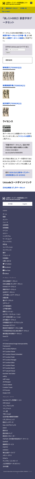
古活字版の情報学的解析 (10, 417)
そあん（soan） (7, 414)
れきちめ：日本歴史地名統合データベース (15, 439)
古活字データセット (9, 292)
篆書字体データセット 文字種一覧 (14, 35)
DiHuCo (5, 458)
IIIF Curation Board (9, 368)
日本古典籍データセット (10, 281)
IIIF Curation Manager (9, 360)
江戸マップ (6, 303)
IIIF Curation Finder (9, 357)
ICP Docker (6, 390)
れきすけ (5, 447)
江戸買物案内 (7, 306)
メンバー (5, 219)
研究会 (5, 244)
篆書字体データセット (12, 8)
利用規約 (5, 258)
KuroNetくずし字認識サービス (12, 400)
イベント (5, 230)
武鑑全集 (5, 298)
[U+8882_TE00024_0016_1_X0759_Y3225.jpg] (6, 98)
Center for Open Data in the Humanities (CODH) (13, 471)
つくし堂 (5, 411)
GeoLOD (5, 336)
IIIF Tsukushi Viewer (9, 371)
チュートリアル (7, 241)
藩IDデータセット (8, 300)
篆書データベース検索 (15, 38)
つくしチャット (7, 408)
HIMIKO (5, 450)
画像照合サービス (8, 444)
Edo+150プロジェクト (9, 425)
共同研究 (5, 225)
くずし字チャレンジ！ (9, 419)
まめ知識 (5, 466)
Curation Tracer (7, 387)
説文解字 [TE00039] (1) (12, 103)
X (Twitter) (7, 264)
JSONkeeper (7, 382)
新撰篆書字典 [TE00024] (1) (14, 85)
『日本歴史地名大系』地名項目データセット (16, 331)
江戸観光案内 (7, 309)
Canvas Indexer (7, 384)
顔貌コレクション (8, 311)
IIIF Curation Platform (9, 349)
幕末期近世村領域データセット (12, 333)
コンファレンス (7, 250)
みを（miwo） (6, 403)
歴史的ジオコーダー (9, 436)
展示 (4, 252)
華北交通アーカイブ (9, 452)
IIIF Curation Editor (9, 362)
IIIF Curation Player (9, 365)
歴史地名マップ (7, 433)
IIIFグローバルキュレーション (11, 314)
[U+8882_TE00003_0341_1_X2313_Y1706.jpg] (6, 80)
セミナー (5, 233)
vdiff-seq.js (6, 379)
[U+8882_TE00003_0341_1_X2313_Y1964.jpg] (11, 80)
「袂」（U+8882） (6, 11)
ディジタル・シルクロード (10, 461)
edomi (5, 428)
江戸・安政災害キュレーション (12, 317)
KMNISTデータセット (9, 286)
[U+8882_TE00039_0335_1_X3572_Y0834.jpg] (6, 116)
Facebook (7, 267)
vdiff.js (5, 376)
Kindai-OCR (6, 393)
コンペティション (8, 247)
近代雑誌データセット (9, 320)
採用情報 (5, 228)
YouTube (7, 270)
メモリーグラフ (7, 455)
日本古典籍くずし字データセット (14, 188)
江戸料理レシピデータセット (11, 295)
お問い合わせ (7, 261)
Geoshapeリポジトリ (9, 325)
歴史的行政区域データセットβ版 (13, 328)
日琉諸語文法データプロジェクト (13, 322)
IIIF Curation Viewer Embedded (12, 354)
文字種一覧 (23, 8)
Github (6, 273)
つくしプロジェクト (8, 406)
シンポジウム (7, 236)
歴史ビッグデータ (8, 422)
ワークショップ (7, 239)
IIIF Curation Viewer (9, 351)
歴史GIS (5, 430)
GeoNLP (5, 441)
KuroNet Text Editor (9, 373)
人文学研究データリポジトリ (11, 463)
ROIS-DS (26, 471)
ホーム (5, 214)
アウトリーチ (6, 255)
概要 (4, 217)
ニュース (5, 222)
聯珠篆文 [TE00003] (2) (12, 67)
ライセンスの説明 (24, 136)
